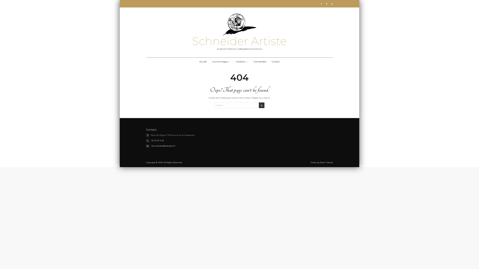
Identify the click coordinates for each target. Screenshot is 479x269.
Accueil (203, 62)
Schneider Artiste (239, 41)
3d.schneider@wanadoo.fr (163, 146)
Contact (276, 62)
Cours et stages (220, 62)
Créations (240, 62)
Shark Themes (326, 162)
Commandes (259, 62)
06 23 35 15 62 (157, 140)
